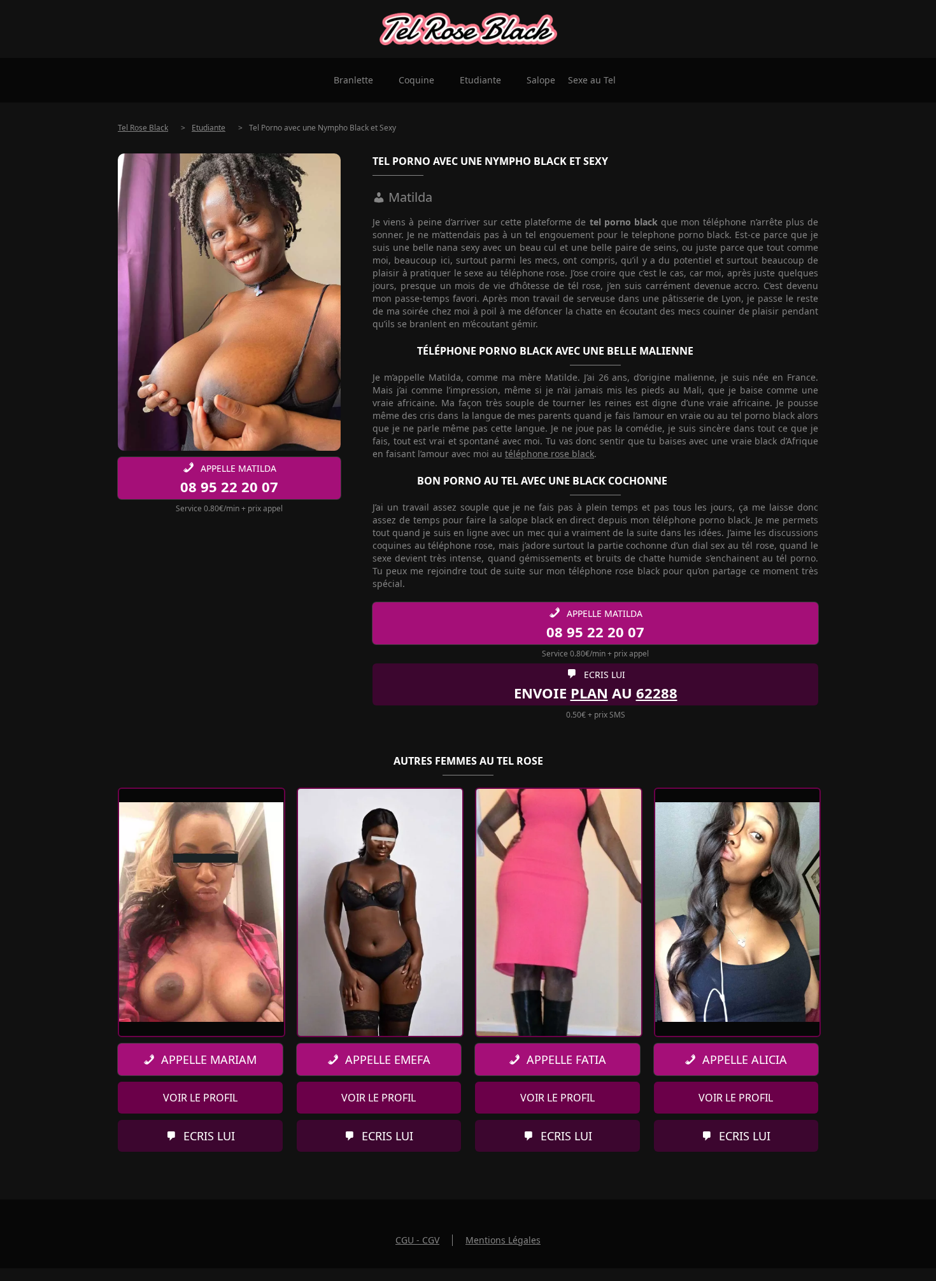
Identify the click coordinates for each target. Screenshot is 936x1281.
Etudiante (480, 80)
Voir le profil (200, 1097)
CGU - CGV (417, 1240)
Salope (541, 80)
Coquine (416, 80)
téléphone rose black (549, 454)
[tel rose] (468, 29)
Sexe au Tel (592, 80)
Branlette (353, 80)
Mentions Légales (503, 1240)
